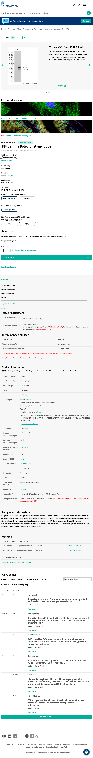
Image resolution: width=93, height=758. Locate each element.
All (13, 38)
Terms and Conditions (45, 744)
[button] (86, 752)
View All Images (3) (58, 86)
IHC (24, 38)
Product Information (8, 289)
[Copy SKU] (22, 219)
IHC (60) (29, 579)
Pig (26, 585)
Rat (15, 585)
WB (18, 38)
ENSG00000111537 (27, 463)
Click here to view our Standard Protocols (16, 562)
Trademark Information (63, 744)
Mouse (10, 585)
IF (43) (35, 579)
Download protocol (75, 546)
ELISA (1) (42, 579)
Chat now (86, 21)
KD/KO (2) (13, 579)
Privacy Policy (20, 744)
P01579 (23, 489)
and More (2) (11, 176)
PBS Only (27, 198)
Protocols (4, 297)
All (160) (5, 579)
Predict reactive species (30, 424)
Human (4, 585)
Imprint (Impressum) (80, 744)
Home (3, 29)
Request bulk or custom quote (25, 250)
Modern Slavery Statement (34, 747)
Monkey (21, 585)
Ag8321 (28, 399)
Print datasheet (9, 303)
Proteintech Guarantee (9, 267)
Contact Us (9, 744)
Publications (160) (7, 293)
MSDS (3, 308)
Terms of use (31, 744)
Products (11, 29)
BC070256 (39, 412)
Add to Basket (9, 257)
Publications (8, 158)
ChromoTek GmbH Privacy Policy (57, 747)
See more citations (46, 717)
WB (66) (21, 579)
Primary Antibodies (24, 29)
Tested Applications (8, 285)
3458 (22, 459)
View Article (32, 609)
